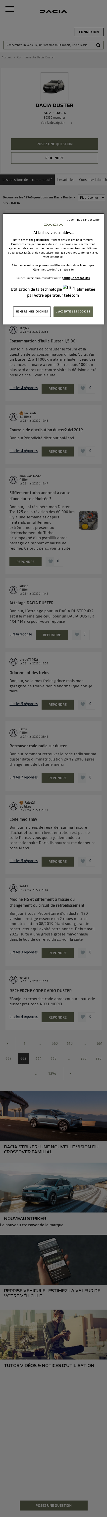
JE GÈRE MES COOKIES (32, 311)
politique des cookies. (76, 278)
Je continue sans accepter (84, 220)
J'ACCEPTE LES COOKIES (73, 311)
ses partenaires (39, 240)
